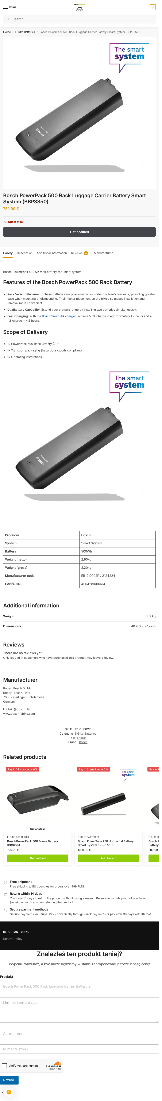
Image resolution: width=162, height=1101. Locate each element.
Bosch (83, 742)
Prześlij (9, 1080)
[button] (152, 7)
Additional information (52, 253)
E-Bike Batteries (25, 32)
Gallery (8, 253)
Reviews (79, 253)
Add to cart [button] (108, 858)
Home (7, 32)
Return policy (12, 939)
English (81, 737)
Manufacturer (103, 253)
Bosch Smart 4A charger (59, 316)
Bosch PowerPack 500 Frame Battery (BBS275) (32, 843)
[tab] (8, 252)
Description (24, 253)
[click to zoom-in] (79, 113)
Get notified (79, 232)
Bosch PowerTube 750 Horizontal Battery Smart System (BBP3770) (106, 843)
